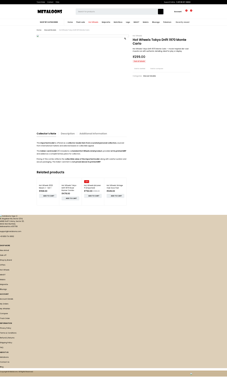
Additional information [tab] (93, 133)
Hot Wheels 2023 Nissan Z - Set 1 (46, 186)
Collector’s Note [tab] (46, 133)
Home (39, 30)
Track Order (41, 2)
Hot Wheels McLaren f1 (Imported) (92, 186)
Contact (50, 2)
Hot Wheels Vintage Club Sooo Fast (115, 186)
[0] (189, 11)
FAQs (57, 2)
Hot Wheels (137, 36)
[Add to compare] (156, 69)
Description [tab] (68, 133)
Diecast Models (50, 30)
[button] (48, 196)
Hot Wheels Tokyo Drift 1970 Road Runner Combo (69, 188)
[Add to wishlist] (139, 69)
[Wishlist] (185, 11)
